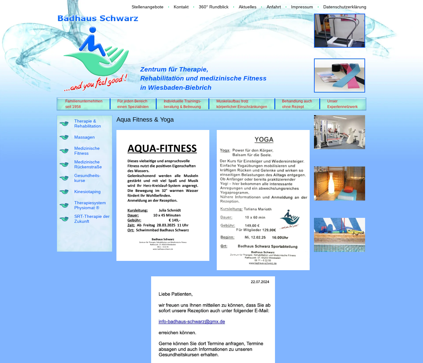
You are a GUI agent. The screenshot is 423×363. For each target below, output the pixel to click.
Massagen (84, 137)
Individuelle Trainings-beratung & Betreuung (182, 104)
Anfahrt (274, 6)
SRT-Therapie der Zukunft (92, 219)
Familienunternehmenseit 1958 (83, 104)
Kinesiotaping (87, 191)
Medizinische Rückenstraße (88, 164)
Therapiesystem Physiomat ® (90, 205)
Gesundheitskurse (87, 178)
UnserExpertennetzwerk (342, 104)
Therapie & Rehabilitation (87, 124)
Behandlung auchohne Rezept (297, 104)
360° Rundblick (214, 6)
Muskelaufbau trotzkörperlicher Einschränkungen (241, 104)
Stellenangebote (148, 6)
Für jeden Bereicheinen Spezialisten (133, 104)
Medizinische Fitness (87, 151)
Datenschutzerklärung (344, 6)
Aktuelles (247, 6)
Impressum (302, 6)
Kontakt (181, 6)
